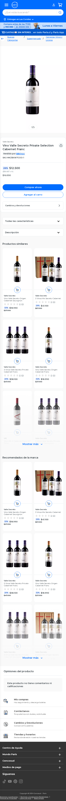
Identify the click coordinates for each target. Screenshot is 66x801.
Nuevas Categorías (12, 38)
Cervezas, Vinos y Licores (54, 38)
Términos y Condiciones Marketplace (34, 797)
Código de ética (25, 798)
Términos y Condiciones (9, 797)
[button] (33, 19)
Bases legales (39, 798)
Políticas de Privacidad (8, 798)
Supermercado (34, 38)
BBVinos (20, 154)
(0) (22, 304)
